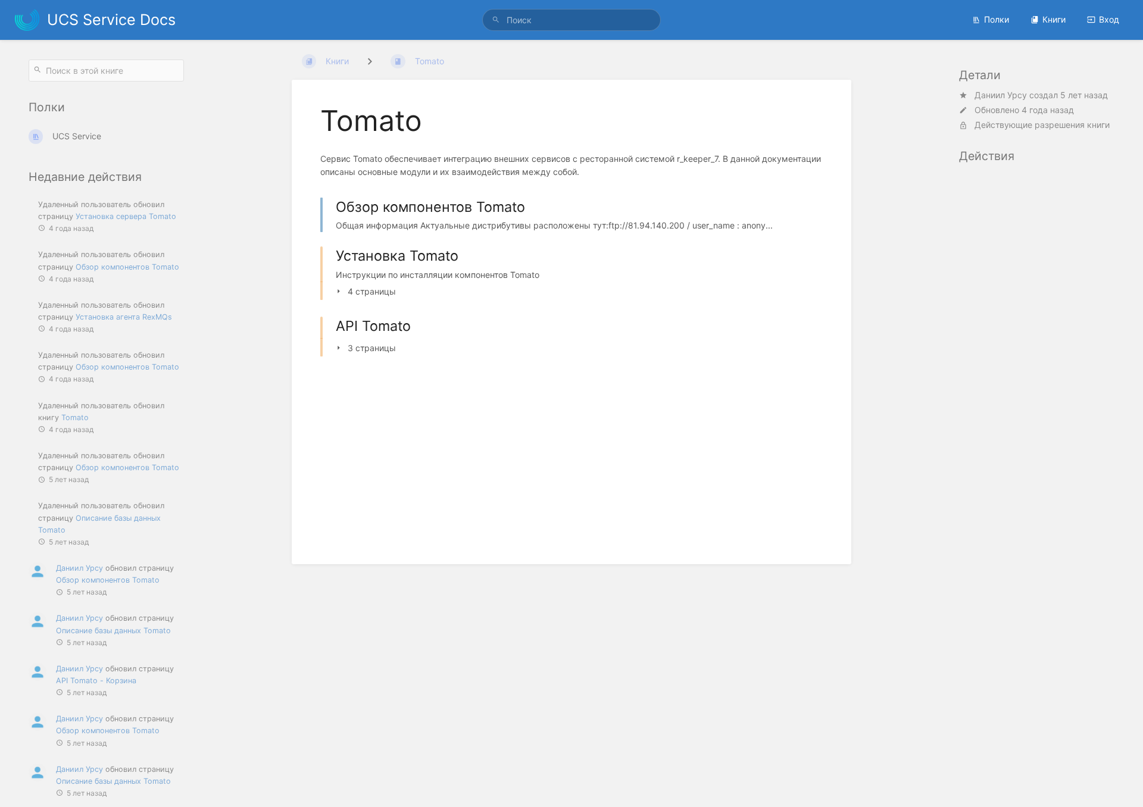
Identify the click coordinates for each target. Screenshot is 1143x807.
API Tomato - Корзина (96, 680)
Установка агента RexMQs (124, 316)
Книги (1054, 19)
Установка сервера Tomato (126, 216)
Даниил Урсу (79, 568)
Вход (1109, 19)
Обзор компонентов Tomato (127, 266)
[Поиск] (496, 20)
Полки (996, 19)
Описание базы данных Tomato (113, 630)
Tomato (75, 417)
